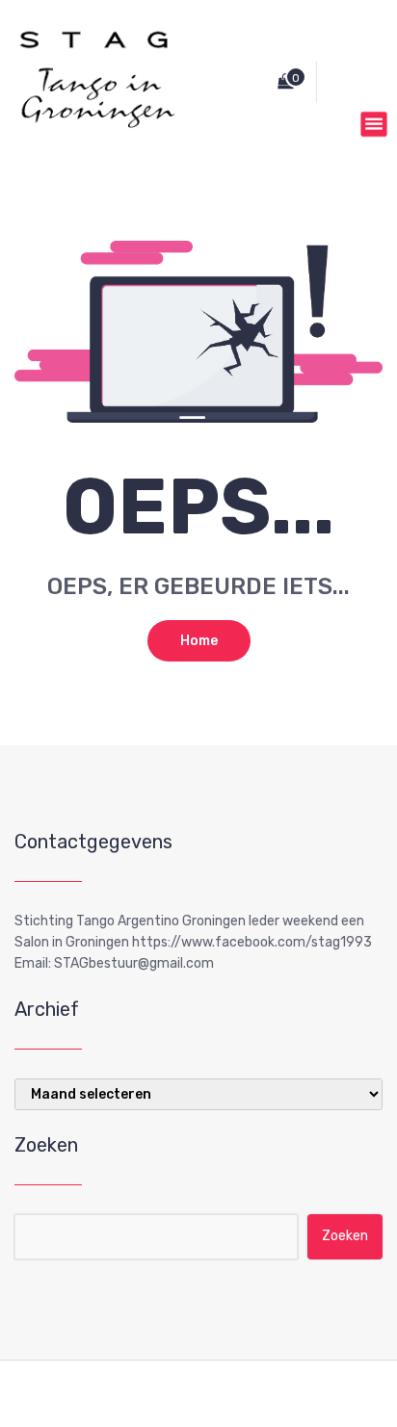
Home (199, 641)
